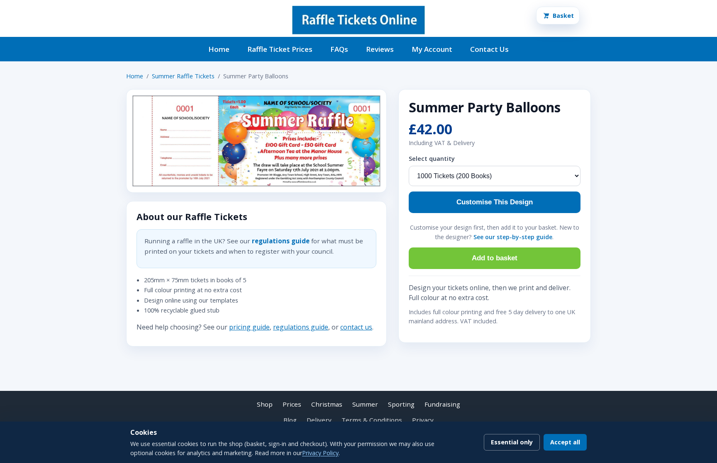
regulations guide (281, 241)
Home (218, 49)
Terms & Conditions (371, 420)
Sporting (401, 404)
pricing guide (249, 327)
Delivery (319, 420)
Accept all (565, 442)
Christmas (326, 404)
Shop (265, 404)
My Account (432, 49)
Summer (365, 404)
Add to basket (494, 258)
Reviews (380, 49)
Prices (292, 404)
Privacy (423, 420)
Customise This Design (494, 202)
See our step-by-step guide (512, 237)
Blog (290, 420)
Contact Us (489, 49)
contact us (356, 327)
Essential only (512, 442)
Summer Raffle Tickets (183, 76)
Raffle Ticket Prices (279, 49)
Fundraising (442, 404)
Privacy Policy (320, 453)
